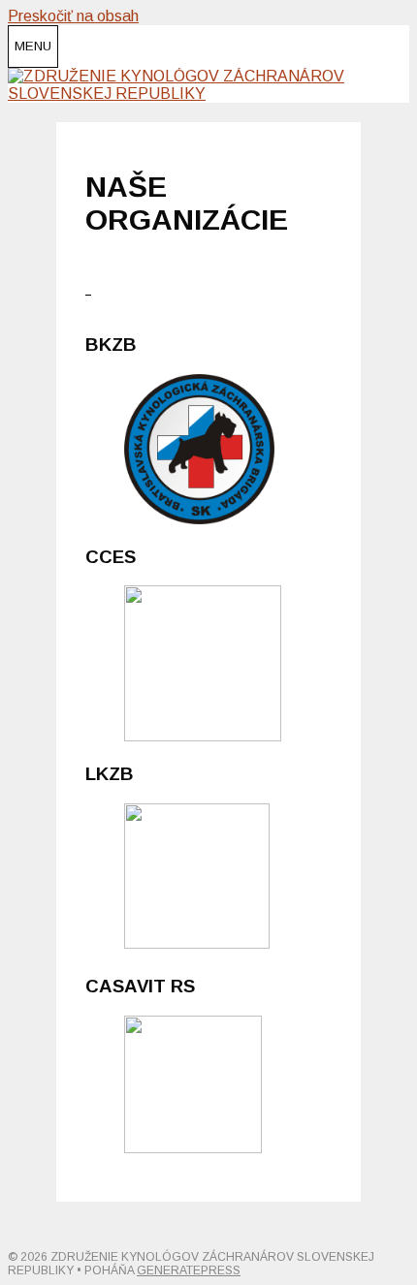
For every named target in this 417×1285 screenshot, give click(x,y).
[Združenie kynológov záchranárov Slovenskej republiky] (208, 93)
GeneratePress (189, 1270)
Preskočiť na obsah (73, 16)
